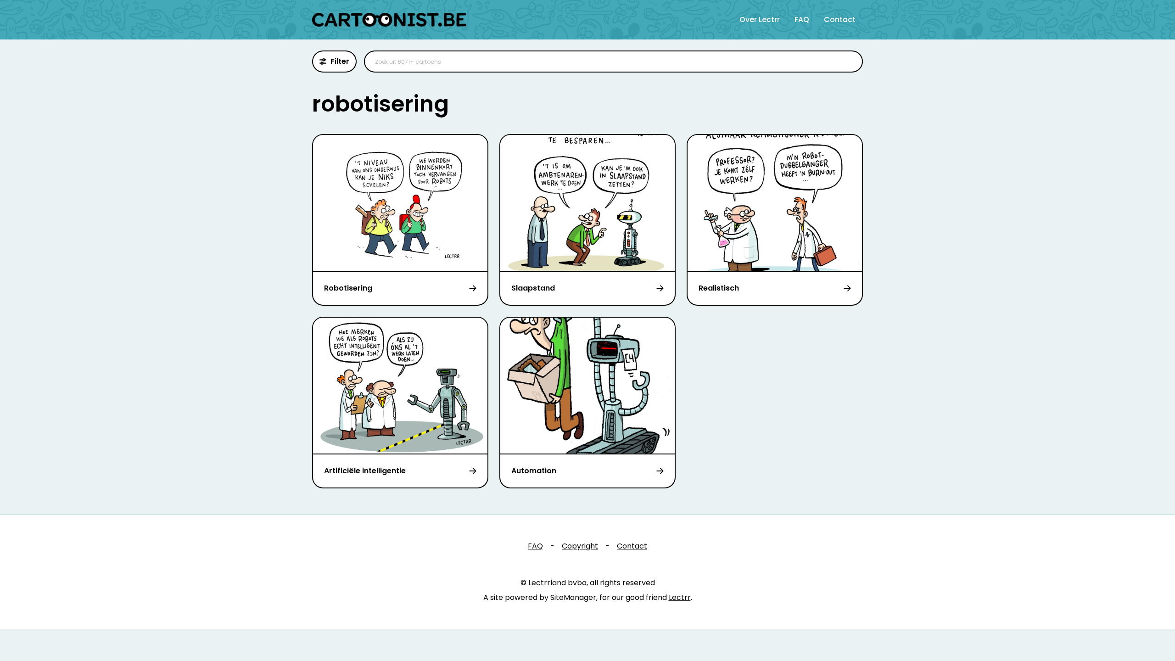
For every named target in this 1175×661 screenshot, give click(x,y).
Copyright (580, 546)
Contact (840, 19)
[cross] (850, 61)
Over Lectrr (759, 19)
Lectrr (680, 597)
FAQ (802, 19)
